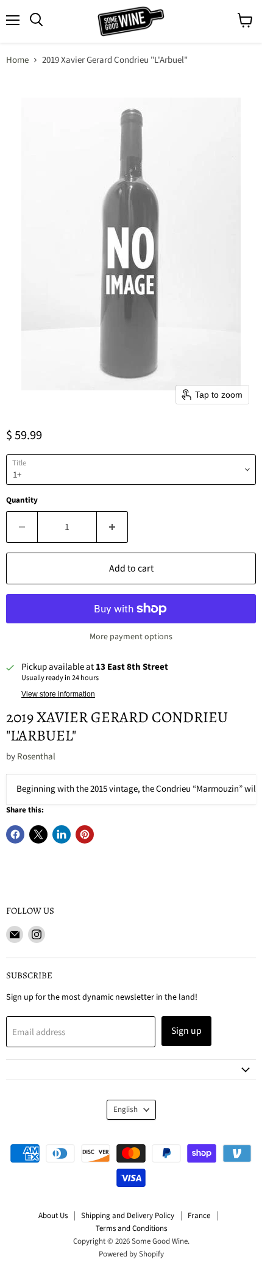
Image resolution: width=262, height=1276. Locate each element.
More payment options (131, 637)
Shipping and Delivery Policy (127, 1215)
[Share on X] (38, 834)
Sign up (186, 1031)
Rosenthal (36, 756)
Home (17, 60)
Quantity (22, 500)
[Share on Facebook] (15, 834)
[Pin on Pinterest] (85, 834)
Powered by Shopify (131, 1254)
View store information (58, 694)
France (199, 1215)
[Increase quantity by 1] (112, 527)
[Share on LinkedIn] (61, 834)
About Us (53, 1215)
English (125, 1109)
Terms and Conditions (131, 1228)
